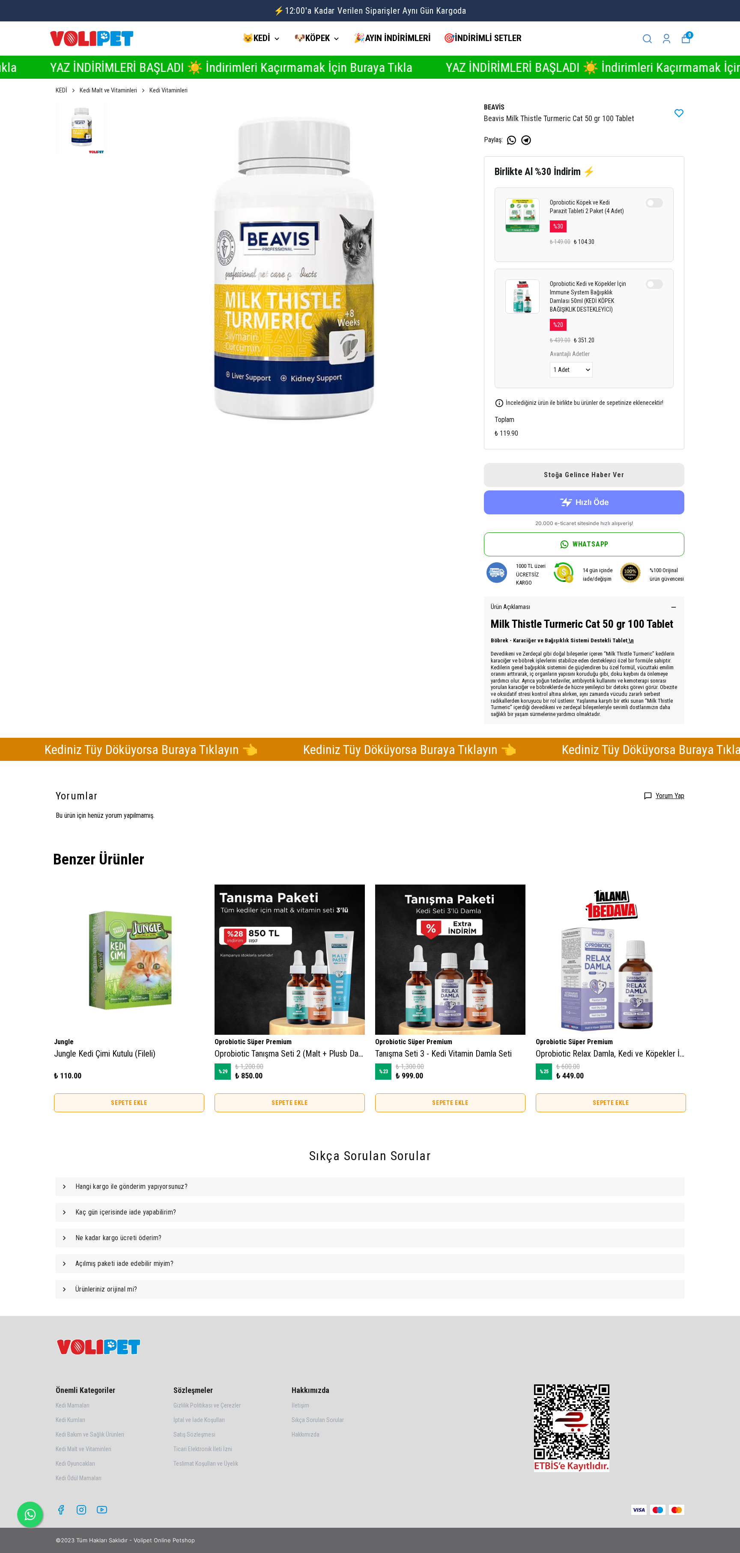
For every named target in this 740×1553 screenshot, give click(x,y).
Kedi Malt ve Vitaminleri (108, 90)
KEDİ (61, 90)
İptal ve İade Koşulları (199, 1419)
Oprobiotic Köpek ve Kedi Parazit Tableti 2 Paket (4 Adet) (587, 206)
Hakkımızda (305, 1434)
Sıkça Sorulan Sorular (318, 1419)
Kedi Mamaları (73, 1405)
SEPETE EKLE (129, 1102)
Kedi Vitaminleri (168, 90)
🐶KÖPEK (312, 38)
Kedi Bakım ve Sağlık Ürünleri (90, 1434)
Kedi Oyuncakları (75, 1463)
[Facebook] (61, 1510)
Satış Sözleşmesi (194, 1434)
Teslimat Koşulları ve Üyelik (205, 1463)
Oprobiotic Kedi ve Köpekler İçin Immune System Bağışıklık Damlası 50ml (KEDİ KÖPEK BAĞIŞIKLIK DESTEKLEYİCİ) (588, 296)
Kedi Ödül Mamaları (78, 1478)
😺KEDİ (256, 38)
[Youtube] (102, 1510)
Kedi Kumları (70, 1419)
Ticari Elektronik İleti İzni (202, 1449)
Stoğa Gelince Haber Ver (584, 475)
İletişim (300, 1405)
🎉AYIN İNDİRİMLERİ (392, 38)
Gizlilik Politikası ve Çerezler (207, 1405)
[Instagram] (81, 1510)
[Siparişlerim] (666, 38)
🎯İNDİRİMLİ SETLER (483, 38)
